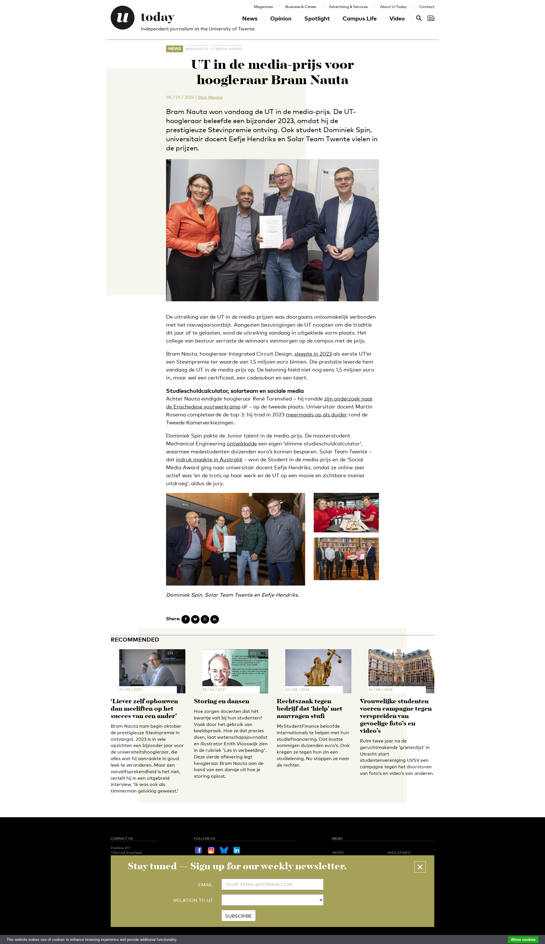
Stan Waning (210, 97)
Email (205, 884)
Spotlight (317, 18)
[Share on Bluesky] (195, 619)
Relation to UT (193, 900)
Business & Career (300, 6)
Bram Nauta (196, 49)
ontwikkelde (242, 443)
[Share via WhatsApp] (205, 619)
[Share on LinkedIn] (214, 619)
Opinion (281, 18)
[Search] (430, 18)
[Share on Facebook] (185, 619)
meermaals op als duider (316, 414)
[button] (420, 867)
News (249, 18)
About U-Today (393, 6)
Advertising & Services (348, 6)
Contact (426, 6)
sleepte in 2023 (313, 353)
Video (397, 18)
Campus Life (360, 18)
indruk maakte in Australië (209, 459)
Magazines (263, 6)
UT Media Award (226, 49)
